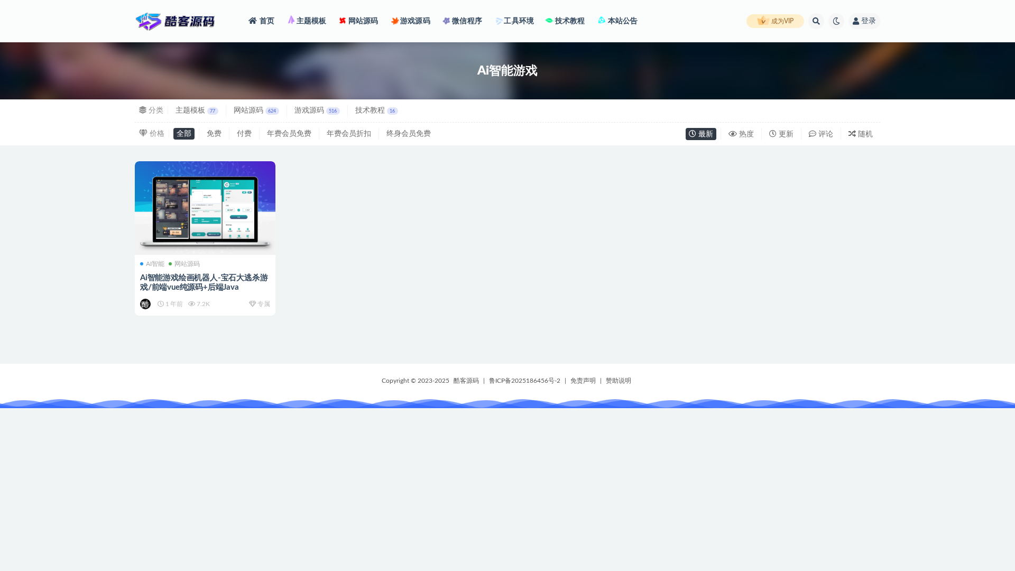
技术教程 (569, 21)
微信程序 (466, 21)
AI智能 (155, 264)
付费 (244, 133)
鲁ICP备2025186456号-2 (524, 380)
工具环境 (518, 21)
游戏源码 (414, 21)
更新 (785, 134)
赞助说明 (618, 380)
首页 (267, 21)
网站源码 (362, 21)
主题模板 (310, 21)
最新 (704, 134)
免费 (214, 133)
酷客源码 (466, 380)
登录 (868, 21)
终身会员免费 (408, 133)
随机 (864, 134)
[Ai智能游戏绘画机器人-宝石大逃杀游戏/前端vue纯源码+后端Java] (205, 208)
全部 (184, 133)
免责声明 (583, 380)
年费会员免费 (289, 133)
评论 (824, 134)
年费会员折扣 (349, 133)
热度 (745, 134)
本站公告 (622, 21)
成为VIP (781, 21)
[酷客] (146, 304)
